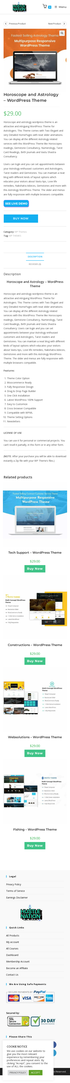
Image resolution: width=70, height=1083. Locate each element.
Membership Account (18, 961)
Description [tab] (35, 256)
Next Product (54, 23)
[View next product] (64, 23)
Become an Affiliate (17, 968)
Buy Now (21, 218)
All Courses (12, 948)
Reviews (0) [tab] (35, 264)
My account (12, 942)
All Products (12, 935)
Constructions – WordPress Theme (35, 645)
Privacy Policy (13, 884)
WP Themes (21, 231)
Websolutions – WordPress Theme (35, 737)
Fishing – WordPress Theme (35, 829)
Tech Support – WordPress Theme (35, 552)
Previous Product (17, 23)
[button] (62, 33)
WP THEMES (15, 235)
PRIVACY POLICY (18, 1072)
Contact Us (12, 974)
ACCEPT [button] (35, 1072)
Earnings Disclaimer (17, 897)
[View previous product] (6, 23)
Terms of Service (15, 890)
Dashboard (12, 955)
